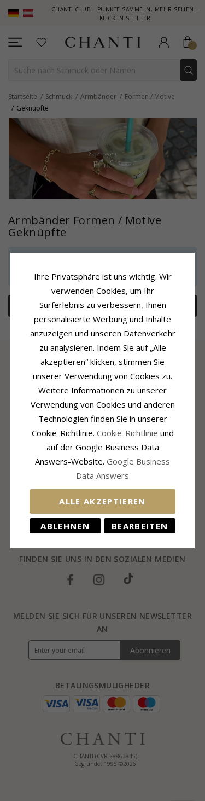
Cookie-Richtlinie (127, 432)
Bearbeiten (140, 525)
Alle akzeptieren (102, 501)
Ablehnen (65, 525)
